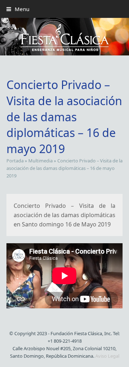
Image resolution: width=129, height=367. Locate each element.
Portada (15, 160)
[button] (17, 9)
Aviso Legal (107, 356)
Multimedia (40, 160)
